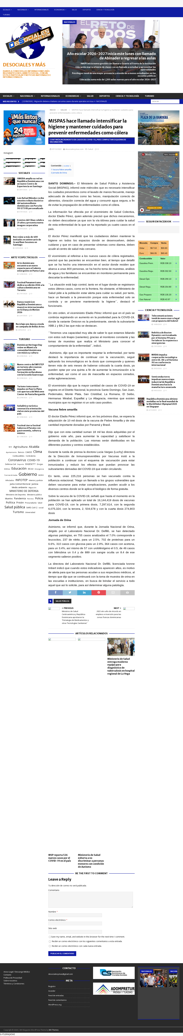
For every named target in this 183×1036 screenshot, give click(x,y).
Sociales (6, 10)
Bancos (21, 452)
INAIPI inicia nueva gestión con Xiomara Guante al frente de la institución (118, 63)
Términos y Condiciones (14, 983)
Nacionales (22, 10)
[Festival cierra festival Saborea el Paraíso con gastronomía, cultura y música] (9, 428)
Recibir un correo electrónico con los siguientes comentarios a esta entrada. (87, 941)
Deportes (87, 10)
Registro (51, 986)
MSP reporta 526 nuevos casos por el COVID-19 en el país (59, 857)
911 (10, 447)
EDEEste (7, 469)
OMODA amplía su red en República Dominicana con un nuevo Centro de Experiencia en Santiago (30, 182)
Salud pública (62, 601)
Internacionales (41, 10)
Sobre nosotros (10, 980)
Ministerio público (34, 494)
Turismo (6, 15)
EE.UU (30, 468)
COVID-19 (33, 460)
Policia (39, 498)
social (41, 507)
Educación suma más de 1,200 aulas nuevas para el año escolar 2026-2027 (118, 79)
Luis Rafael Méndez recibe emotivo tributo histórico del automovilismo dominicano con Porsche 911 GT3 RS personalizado (30, 203)
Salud (74, 10)
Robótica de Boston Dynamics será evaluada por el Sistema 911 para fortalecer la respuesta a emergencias (165, 337)
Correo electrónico (57, 920)
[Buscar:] (165, 101)
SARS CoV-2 (31, 507)
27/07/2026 (23, 293)
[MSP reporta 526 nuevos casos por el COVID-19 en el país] (62, 745)
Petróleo (30, 499)
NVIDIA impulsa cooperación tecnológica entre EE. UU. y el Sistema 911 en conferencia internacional (165, 359)
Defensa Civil (10, 464)
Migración (32, 487)
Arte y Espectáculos (24, 257)
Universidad (30, 512)
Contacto (7, 974)
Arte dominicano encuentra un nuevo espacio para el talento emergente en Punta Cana (30, 267)
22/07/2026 (23, 315)
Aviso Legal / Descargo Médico (17, 971)
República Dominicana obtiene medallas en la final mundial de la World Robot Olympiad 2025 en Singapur (162, 403)
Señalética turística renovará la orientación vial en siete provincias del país (30, 410)
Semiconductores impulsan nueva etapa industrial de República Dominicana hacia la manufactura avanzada (164, 381)
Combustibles (18, 456)
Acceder (51, 991)
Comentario (53, 890)
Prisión (20, 502)
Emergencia (39, 469)
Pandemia (20, 498)
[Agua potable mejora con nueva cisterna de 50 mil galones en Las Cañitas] (153, 978)
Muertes (9, 498)
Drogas (40, 464)
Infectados (9, 480)
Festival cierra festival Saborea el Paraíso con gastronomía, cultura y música (29, 429)
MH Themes (53, 1030)
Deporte (20, 464)
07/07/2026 (23, 212)
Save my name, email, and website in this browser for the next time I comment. (88, 936)
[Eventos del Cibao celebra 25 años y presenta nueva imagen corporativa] (9, 223)
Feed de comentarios (57, 1000)
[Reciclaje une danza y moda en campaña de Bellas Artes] (9, 327)
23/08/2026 (23, 356)
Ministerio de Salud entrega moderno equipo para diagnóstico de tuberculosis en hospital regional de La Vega (121, 666)
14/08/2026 (158, 324)
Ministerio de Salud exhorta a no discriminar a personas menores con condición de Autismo (91, 860)
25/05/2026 (19, 248)
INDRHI (41, 475)
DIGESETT (30, 464)
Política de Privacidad (13, 977)
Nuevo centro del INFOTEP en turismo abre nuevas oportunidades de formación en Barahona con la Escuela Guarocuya (30, 369)
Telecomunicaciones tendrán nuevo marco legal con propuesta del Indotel (165, 318)
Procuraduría (30, 502)
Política (10, 502)
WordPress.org (54, 1004)
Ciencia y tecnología (105, 10)
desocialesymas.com (74, 149)
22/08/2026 (23, 397)
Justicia (35, 483)
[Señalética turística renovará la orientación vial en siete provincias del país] (9, 408)
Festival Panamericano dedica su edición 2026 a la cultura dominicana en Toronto (30, 286)
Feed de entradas (56, 995)
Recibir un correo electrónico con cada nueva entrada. (77, 946)
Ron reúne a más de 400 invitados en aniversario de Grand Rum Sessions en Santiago (27, 241)
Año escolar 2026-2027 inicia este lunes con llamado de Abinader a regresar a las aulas (111, 56)
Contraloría (30, 456)
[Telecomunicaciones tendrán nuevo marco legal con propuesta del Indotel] (143, 317)
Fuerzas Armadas (10, 475)
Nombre (52, 911)
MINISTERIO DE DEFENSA (23, 491)
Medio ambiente (19, 487)
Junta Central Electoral (20, 484)
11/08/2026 (23, 436)
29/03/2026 (158, 368)
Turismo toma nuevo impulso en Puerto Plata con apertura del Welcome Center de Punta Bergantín (31, 390)
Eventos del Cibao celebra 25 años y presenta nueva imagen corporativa (30, 223)
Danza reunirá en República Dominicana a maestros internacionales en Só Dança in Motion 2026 (30, 307)
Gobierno (28, 474)
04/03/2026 (158, 390)
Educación (19, 468)
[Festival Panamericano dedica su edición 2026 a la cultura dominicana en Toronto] (9, 284)
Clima (37, 451)
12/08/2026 (23, 274)
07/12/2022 (56, 149)
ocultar (66, 166)
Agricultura (20, 446)
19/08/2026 (23, 417)
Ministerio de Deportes (16, 494)
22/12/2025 (153, 410)
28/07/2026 (23, 190)
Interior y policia (36, 480)
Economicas (59, 10)
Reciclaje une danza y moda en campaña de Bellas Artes (30, 325)
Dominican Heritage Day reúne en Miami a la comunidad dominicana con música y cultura (29, 349)
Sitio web (52, 928)
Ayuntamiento (11, 452)
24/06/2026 (22, 330)
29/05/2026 (23, 229)
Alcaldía (34, 447)
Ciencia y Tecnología (158, 310)
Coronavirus (17, 460)
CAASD (28, 452)
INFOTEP (21, 480)
